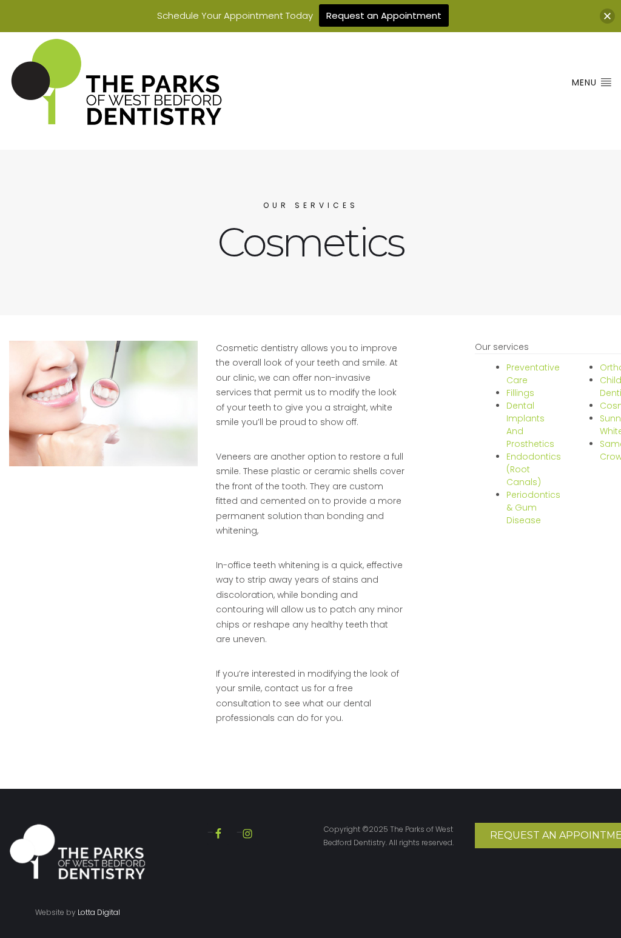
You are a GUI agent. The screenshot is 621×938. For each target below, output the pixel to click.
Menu (586, 82)
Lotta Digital (99, 912)
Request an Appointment (383, 15)
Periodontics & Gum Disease (533, 507)
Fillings (520, 393)
